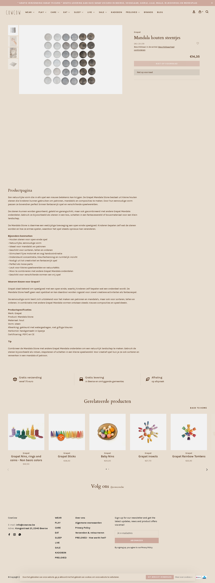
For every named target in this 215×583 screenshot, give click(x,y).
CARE (54, 12)
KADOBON (116, 12)
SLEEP (77, 12)
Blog (160, 12)
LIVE (89, 12)
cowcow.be (117, 487)
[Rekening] (194, 12)
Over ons (80, 517)
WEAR (28, 12)
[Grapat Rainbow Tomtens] (189, 432)
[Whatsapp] (20, 534)
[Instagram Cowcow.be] (14, 534)
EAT (65, 12)
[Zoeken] (207, 12)
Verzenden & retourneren (89, 532)
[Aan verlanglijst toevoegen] (198, 43)
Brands (148, 12)
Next (206, 469)
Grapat (137, 32)
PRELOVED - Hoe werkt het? (90, 537)
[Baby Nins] (107, 432)
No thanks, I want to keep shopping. (173, 575)
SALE (101, 12)
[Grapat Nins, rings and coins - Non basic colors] (26, 432)
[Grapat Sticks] (67, 432)
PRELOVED (131, 12)
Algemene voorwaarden (88, 522)
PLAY (41, 12)
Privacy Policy (82, 527)
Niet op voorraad (167, 63)
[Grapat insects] (148, 432)
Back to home (198, 408)
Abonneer (137, 540)
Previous (8, 469)
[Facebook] (9, 534)
